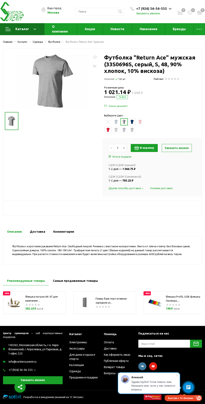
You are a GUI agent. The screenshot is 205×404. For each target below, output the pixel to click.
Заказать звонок (148, 13)
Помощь (110, 334)
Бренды (179, 29)
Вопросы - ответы (116, 373)
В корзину (147, 147)
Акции (90, 29)
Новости (117, 29)
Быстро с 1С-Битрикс (181, 398)
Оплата (109, 342)
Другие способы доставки (125, 188)
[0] (199, 13)
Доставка (110, 348)
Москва (53, 12)
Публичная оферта (116, 360)
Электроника (78, 342)
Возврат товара (114, 367)
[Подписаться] (196, 344)
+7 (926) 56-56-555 (21, 369)
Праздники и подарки (83, 377)
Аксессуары (77, 348)
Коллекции (76, 365)
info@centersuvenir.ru (22, 361)
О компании (60, 29)
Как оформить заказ (117, 354)
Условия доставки (161, 188)
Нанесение (148, 29)
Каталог (22, 29)
